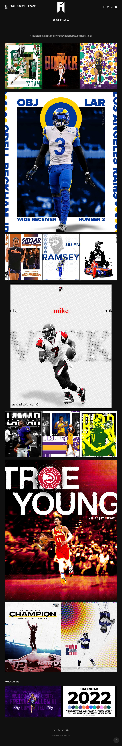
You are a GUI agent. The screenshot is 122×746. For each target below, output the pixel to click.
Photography (21, 6)
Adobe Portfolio (65, 735)
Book (6, 8)
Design (12, 6)
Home (6, 6)
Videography (31, 6)
